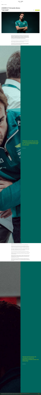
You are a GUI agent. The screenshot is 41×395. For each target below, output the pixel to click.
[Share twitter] (35, 10)
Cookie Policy (28, 393)
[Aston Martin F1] (20, 1)
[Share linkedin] (37, 10)
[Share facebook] (36, 10)
